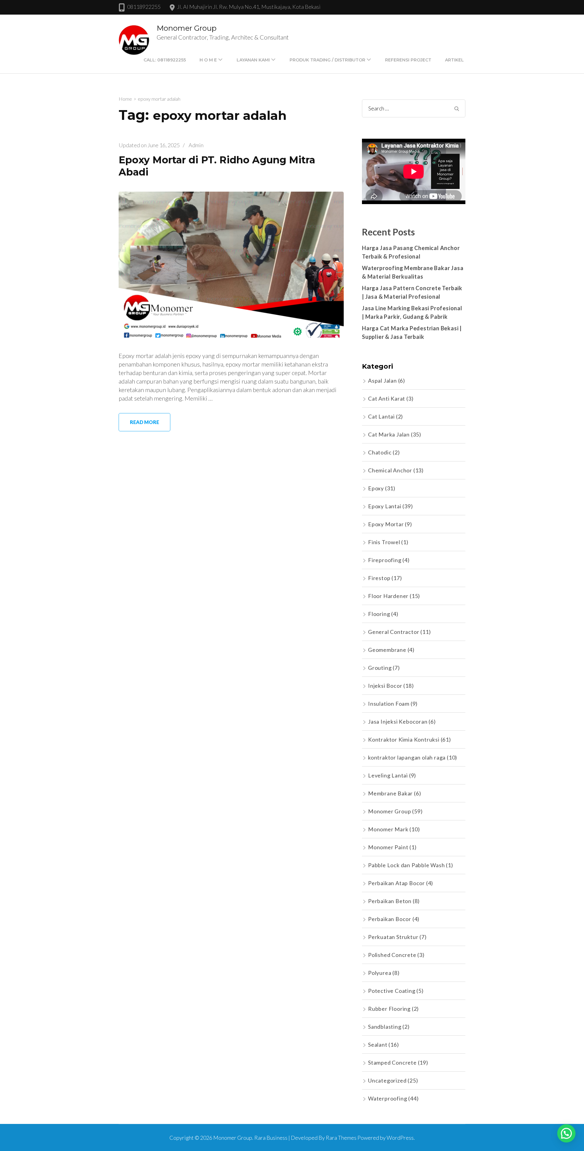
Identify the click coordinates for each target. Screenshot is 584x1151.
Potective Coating (391, 990)
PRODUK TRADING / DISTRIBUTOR (327, 60)
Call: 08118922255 (165, 60)
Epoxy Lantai (384, 506)
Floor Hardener (388, 596)
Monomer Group (187, 28)
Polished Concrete (392, 954)
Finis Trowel (384, 542)
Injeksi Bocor (385, 685)
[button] (566, 1133)
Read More (144, 422)
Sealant (378, 1044)
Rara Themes (341, 1137)
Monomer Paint (388, 847)
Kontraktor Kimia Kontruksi (404, 739)
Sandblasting (384, 1026)
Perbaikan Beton (390, 901)
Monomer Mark (388, 829)
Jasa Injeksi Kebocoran (398, 721)
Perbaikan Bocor (389, 919)
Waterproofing (387, 1098)
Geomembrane (387, 649)
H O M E (208, 60)
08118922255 (144, 6)
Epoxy (376, 488)
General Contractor (393, 631)
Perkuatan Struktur (393, 937)
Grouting (379, 667)
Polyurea (379, 972)
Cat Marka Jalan (389, 434)
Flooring (379, 613)
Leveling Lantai (388, 775)
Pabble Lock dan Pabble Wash (406, 865)
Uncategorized (387, 1080)
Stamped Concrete (392, 1062)
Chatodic (379, 452)
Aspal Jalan (382, 380)
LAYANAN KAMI (253, 60)
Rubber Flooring (389, 1008)
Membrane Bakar (390, 793)
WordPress (400, 1137)
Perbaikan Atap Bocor (396, 883)
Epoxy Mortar (386, 524)
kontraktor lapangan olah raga (407, 757)
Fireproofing (384, 560)
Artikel (454, 60)
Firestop (379, 578)
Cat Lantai (381, 416)
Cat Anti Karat (386, 398)
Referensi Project (408, 60)
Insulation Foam (388, 703)
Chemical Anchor (390, 470)
